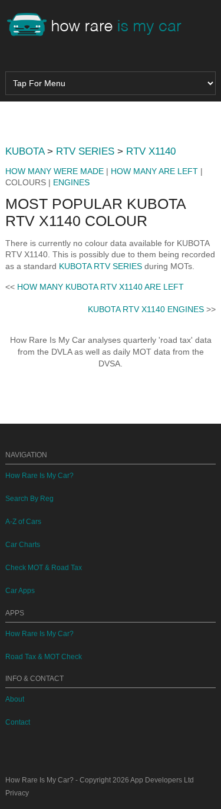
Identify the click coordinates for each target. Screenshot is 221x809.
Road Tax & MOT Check (43, 657)
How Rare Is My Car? (39, 475)
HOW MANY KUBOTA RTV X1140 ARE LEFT (100, 286)
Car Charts (22, 545)
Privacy (17, 793)
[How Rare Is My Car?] (99, 26)
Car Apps (20, 591)
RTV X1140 (151, 151)
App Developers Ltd (162, 780)
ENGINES (71, 182)
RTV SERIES (85, 151)
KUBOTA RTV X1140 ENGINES (146, 309)
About (14, 699)
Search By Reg (29, 498)
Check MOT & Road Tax (43, 568)
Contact (17, 722)
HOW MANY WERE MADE (54, 171)
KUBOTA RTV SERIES (100, 266)
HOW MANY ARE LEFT (154, 171)
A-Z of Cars (23, 522)
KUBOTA (24, 151)
